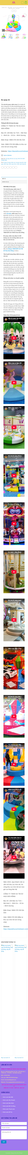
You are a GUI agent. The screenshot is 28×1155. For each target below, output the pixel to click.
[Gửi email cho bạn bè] (10, 167)
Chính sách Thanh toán (9, 1109)
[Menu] (2, 2)
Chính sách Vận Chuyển (9, 1100)
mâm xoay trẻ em (12, 164)
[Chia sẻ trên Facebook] (5, 167)
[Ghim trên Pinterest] (13, 167)
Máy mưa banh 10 (5, 1057)
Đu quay (17, 8)
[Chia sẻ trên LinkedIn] (16, 167)
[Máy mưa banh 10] (7, 1000)
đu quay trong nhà (19, 162)
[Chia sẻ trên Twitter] (8, 167)
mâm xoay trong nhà (21, 164)
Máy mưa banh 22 (19, 1057)
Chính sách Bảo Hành (8, 1103)
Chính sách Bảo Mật (8, 1097)
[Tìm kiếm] (22, 2)
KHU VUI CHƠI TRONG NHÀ (18, 7)
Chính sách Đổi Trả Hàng (9, 1106)
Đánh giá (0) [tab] (5, 181)
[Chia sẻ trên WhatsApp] (2, 167)
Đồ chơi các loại (13, 158)
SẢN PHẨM (10, 7)
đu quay (5, 162)
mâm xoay (6, 164)
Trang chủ (4, 7)
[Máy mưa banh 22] (21, 1000)
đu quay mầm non (11, 162)
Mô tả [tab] (4, 178)
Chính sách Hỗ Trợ (7, 1112)
